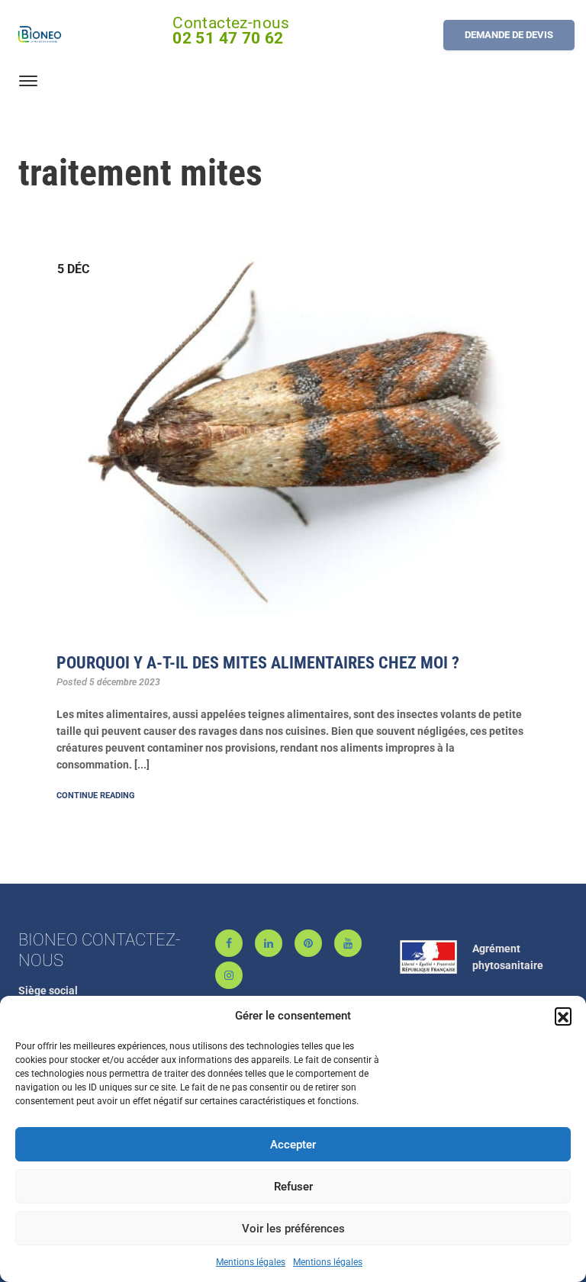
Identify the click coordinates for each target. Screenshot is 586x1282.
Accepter (293, 1145)
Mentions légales (250, 1262)
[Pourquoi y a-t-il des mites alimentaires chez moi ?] (293, 425)
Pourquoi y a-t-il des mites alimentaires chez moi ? (257, 662)
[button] (563, 1015)
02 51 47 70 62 (228, 38)
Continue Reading (95, 795)
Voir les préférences (293, 1228)
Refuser (293, 1186)
